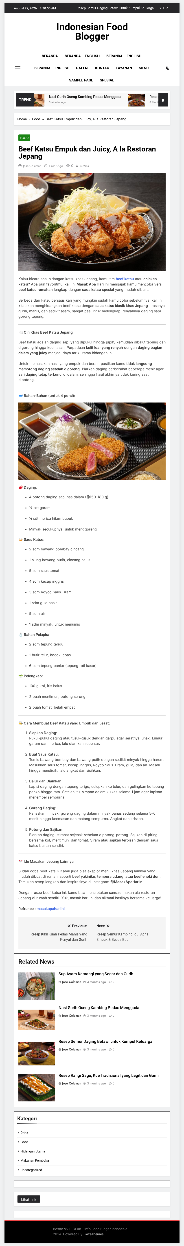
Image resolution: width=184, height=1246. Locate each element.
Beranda (50, 56)
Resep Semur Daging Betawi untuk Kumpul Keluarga (115, 8)
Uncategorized (31, 1170)
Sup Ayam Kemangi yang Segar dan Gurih (96, 974)
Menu (144, 68)
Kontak (102, 68)
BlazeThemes (93, 1234)
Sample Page (81, 80)
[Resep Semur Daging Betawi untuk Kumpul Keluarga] (123, 102)
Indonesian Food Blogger (92, 31)
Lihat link (28, 1199)
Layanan (124, 68)
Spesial (107, 80)
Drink (24, 1133)
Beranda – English (82, 56)
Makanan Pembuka (34, 1161)
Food (24, 138)
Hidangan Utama (32, 1151)
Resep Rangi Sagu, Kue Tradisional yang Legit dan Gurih (109, 1075)
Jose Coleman (32, 166)
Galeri (82, 68)
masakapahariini (51, 908)
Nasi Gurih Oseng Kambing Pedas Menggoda (71, 97)
